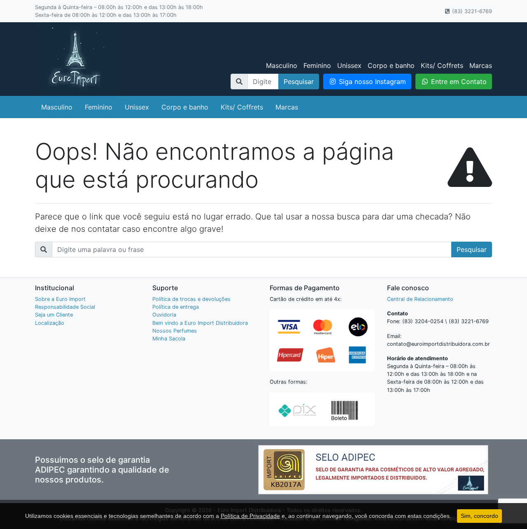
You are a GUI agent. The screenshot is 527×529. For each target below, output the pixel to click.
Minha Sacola (168, 339)
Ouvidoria (164, 315)
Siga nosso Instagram (371, 81)
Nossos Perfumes (174, 331)
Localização (49, 323)
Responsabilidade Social (65, 307)
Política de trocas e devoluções (191, 299)
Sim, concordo (479, 516)
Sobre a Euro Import (60, 299)
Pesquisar (299, 81)
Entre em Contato (458, 81)
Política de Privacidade (250, 516)
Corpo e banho (391, 65)
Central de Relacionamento (420, 299)
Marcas (480, 65)
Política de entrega (175, 307)
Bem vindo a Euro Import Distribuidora (200, 323)
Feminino (317, 65)
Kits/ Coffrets (442, 65)
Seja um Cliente (54, 315)
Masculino (281, 65)
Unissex (349, 65)
